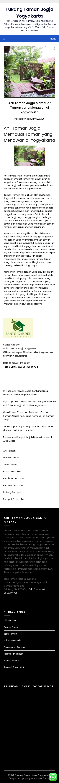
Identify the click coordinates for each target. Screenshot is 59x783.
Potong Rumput (12, 492)
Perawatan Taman (13, 485)
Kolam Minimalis (12, 471)
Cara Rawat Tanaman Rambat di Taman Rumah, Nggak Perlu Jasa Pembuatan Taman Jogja (28, 415)
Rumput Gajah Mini (13, 499)
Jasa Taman (10, 464)
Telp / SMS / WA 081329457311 (20, 366)
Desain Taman (11, 457)
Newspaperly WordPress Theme (33, 778)
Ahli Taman (9, 450)
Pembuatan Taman (14, 478)
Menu (53, 38)
